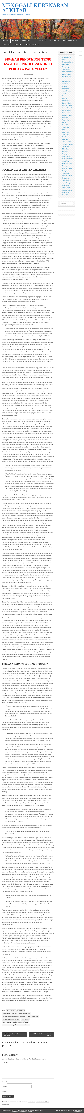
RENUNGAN (6, 45)
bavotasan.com (77, 1110)
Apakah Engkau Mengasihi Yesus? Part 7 (67, 170)
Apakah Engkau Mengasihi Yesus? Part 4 (67, 192)
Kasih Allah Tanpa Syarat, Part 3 (66, 127)
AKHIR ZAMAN (54, 41)
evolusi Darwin (11, 1010)
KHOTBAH (5, 41)
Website (4, 1091)
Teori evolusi (25, 1019)
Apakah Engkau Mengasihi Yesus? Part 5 (67, 185)
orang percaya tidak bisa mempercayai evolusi (16, 1013)
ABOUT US (17, 45)
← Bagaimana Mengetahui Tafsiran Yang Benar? (13, 1034)
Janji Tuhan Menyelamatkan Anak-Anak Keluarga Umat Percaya (67, 161)
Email (4, 1087)
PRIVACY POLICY (32, 45)
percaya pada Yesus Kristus (11, 1019)
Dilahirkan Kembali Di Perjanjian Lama (67, 151)
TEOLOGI (15, 41)
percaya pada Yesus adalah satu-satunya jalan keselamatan (20, 1016)
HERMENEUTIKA (28, 41)
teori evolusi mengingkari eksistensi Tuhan (15, 1022)
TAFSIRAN (42, 41)
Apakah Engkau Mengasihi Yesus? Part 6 (67, 178)
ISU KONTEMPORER (70, 41)
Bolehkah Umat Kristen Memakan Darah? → (43, 1034)
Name (4, 1082)
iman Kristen (21, 1010)
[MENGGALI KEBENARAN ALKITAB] (42, 19)
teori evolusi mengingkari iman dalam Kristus (16, 1025)
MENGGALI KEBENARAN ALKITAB (35, 8)
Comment (5, 1062)
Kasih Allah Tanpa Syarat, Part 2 (66, 134)
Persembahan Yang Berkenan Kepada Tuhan (67, 112)
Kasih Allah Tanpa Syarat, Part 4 (66, 120)
